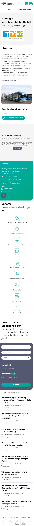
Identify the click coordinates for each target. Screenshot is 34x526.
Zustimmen (17, 148)
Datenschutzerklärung (20, 145)
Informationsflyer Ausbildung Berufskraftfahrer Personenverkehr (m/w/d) (16, 400)
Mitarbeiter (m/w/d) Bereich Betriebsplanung (13, 431)
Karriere (7, 191)
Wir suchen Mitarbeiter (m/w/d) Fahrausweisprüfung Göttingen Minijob (14, 459)
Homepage (8, 189)
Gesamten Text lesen (9, 80)
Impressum (14, 517)
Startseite (4, 9)
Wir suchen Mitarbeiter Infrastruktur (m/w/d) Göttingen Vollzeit (16, 444)
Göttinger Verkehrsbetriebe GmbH (12, 405)
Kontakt (4, 517)
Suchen (16, 385)
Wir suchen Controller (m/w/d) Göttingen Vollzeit (14, 473)
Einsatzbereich (6, 373)
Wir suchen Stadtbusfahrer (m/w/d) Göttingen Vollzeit (16, 503)
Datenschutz (26, 517)
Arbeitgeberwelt (12, 9)
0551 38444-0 (14, 177)
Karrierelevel (6, 365)
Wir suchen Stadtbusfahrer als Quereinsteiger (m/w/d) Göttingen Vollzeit (16, 488)
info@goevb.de (14, 183)
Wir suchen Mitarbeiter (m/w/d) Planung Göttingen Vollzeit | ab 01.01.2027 (14, 416)
